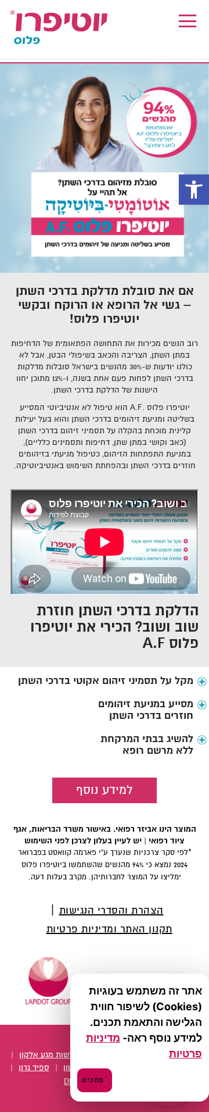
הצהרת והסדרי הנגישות (111, 911)
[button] (194, 189)
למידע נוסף (104, 790)
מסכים (93, 1080)
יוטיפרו (59, 28)
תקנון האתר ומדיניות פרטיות (109, 929)
